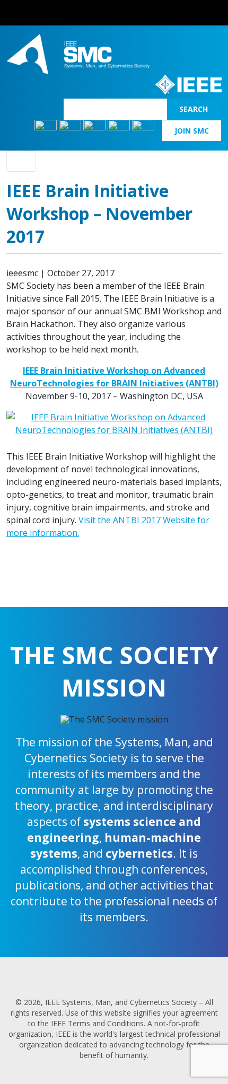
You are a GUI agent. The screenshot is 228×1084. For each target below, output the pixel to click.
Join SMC (191, 131)
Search (193, 109)
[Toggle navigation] (21, 161)
